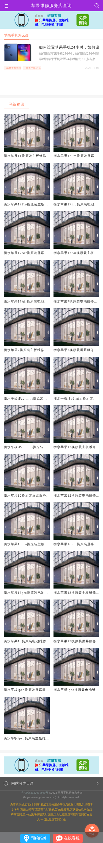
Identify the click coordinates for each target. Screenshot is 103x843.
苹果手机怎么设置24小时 (13, 68)
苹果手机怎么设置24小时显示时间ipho (33, 68)
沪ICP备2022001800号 (34, 792)
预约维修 (39, 838)
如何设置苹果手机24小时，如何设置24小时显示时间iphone (69, 47)
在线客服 (72, 838)
